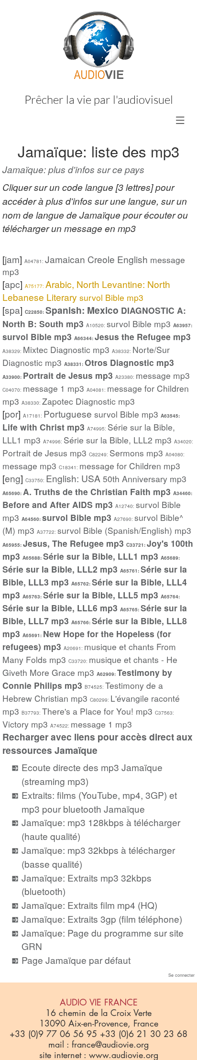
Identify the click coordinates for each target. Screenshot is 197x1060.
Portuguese (90, 413)
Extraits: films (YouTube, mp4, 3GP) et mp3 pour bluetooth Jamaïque (99, 801)
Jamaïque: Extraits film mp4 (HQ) (89, 904)
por (11, 413)
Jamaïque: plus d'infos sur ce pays (73, 169)
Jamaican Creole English (93, 265)
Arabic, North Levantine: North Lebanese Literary (86, 290)
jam (12, 259)
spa (12, 309)
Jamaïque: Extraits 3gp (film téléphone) (102, 918)
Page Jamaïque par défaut (76, 959)
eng (13, 478)
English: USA (105, 478)
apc (12, 283)
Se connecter (181, 975)
